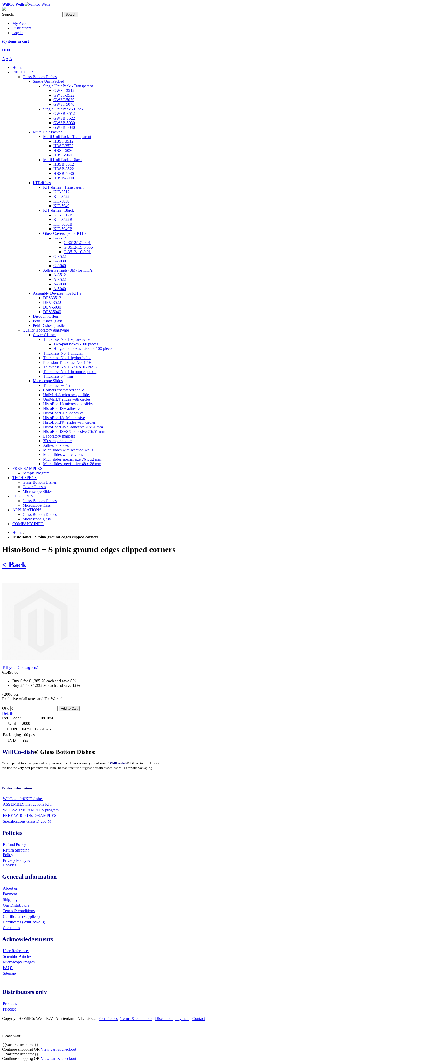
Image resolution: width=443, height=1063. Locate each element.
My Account (22, 23)
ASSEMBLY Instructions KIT (27, 804)
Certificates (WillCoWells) (24, 922)
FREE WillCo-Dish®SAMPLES (29, 815)
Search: (8, 14)
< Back (14, 564)
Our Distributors (16, 905)
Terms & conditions (19, 911)
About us (10, 888)
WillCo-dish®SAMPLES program (31, 810)
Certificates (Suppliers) (21, 916)
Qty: (5, 708)
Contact (198, 1018)
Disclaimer (164, 1018)
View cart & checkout (58, 1049)
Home (17, 532)
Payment (10, 894)
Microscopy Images (19, 962)
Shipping (10, 899)
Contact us (11, 928)
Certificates (108, 1018)
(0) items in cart (15, 41)
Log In (17, 32)
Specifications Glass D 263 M (27, 821)
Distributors (21, 28)
